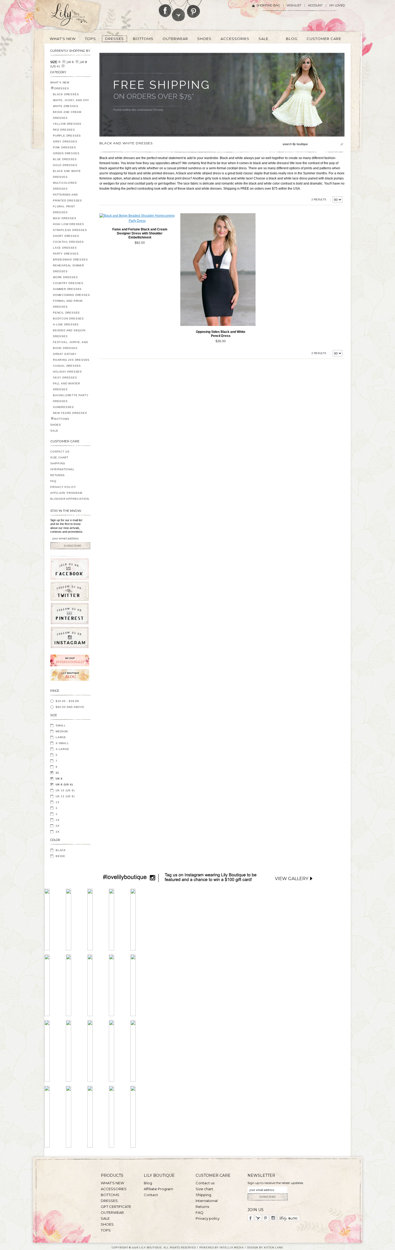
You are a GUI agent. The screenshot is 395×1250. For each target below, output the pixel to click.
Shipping (57, 463)
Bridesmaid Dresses (70, 259)
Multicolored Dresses (65, 185)
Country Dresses (68, 283)
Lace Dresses (65, 247)
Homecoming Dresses (71, 294)
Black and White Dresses (67, 174)
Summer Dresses (67, 289)
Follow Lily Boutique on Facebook (165, 8)
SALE (54, 430)
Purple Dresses (67, 135)
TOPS (106, 1230)
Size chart (204, 1189)
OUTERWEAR (112, 1212)
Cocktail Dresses (68, 241)
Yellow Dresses (67, 123)
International (62, 469)
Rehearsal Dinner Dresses (68, 268)
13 (57, 802)
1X (58, 819)
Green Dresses (66, 153)
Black (61, 850)
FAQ (53, 481)
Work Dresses (65, 277)
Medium (62, 731)
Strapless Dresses (70, 230)
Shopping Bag (268, 5)
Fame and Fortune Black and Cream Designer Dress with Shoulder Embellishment (139, 233)
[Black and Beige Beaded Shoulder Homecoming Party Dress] (137, 218)
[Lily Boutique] (75, 16)
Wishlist (294, 5)
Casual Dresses (67, 365)
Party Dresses (65, 253)
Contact (151, 1195)
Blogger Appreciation (69, 498)
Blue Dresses (65, 159)
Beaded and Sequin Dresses (69, 333)
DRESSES (61, 88)
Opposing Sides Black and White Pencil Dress (220, 334)
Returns (57, 475)
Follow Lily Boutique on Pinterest (194, 9)
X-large (62, 749)
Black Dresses (66, 94)
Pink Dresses (64, 147)
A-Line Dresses (66, 324)
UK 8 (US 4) (64, 784)
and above (70, 706)
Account (315, 5)
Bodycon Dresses (68, 318)
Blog (148, 1183)
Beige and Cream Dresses (67, 115)
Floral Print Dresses (64, 209)
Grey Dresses (65, 141)
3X (58, 831)
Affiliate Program (66, 492)
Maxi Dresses (64, 218)
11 (57, 772)
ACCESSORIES (114, 1189)
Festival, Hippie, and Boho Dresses (70, 345)
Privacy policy (208, 1218)
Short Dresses (66, 235)
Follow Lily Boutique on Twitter (179, 10)
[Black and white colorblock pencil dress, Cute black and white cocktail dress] (218, 269)
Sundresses (63, 407)
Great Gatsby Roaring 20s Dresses (71, 356)
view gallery (291, 878)
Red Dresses (64, 129)
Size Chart (59, 457)
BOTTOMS (61, 418)
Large (61, 737)
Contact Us (60, 451)
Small (61, 725)
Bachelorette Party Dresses (70, 398)
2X (58, 825)
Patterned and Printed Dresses (67, 197)
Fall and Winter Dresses (66, 386)
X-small (62, 743)
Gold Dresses (65, 165)
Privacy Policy (63, 487)
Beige (60, 856)
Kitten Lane (273, 1247)
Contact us (205, 1183)
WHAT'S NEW (59, 82)
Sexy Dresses (65, 377)
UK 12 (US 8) (65, 796)
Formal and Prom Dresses (67, 303)
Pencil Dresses (66, 312)
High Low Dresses (68, 224)
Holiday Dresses (67, 371)
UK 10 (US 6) (65, 790)
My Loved (337, 5)
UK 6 (59, 778)
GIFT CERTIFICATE (116, 1206)
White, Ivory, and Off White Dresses (71, 103)
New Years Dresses (70, 412)
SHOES (55, 424)
